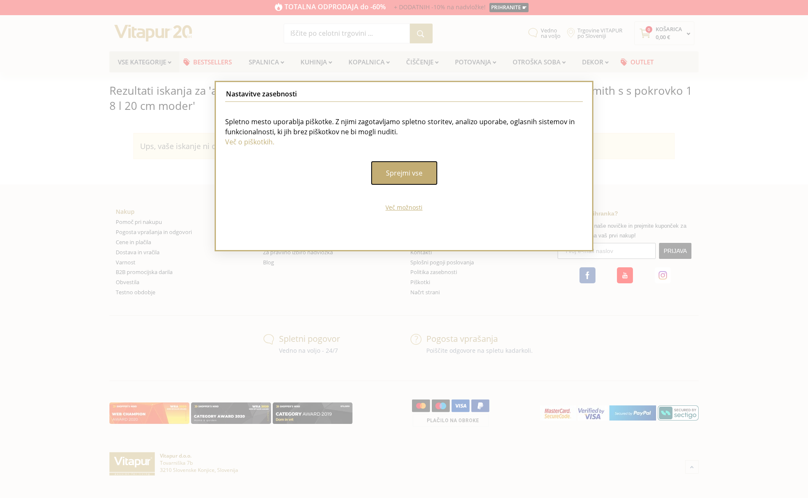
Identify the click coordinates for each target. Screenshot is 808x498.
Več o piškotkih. (249, 141)
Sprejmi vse (404, 173)
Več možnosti (404, 207)
